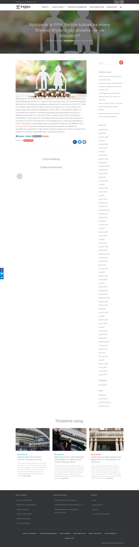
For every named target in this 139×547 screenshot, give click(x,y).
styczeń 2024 (103, 243)
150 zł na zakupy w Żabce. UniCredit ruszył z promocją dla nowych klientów (110, 107)
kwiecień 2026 (103, 144)
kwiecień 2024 (103, 232)
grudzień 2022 (103, 290)
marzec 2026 (103, 148)
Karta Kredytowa (97, 7)
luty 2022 (101, 327)
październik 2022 (104, 298)
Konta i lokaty (58, 7)
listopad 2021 (103, 338)
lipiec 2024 (102, 221)
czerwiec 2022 (103, 312)
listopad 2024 (103, 206)
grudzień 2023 (103, 246)
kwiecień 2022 (103, 320)
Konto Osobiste (23, 509)
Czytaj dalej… (26, 476)
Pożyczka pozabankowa (77, 7)
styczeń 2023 (103, 287)
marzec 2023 (103, 279)
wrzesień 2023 (103, 257)
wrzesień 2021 (103, 345)
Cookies (95, 509)
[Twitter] (2, 273)
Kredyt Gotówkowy (24, 500)
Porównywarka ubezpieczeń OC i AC (69, 505)
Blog (34, 2)
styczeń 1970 (103, 374)
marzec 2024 (103, 235)
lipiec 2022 (102, 309)
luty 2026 (101, 151)
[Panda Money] (23, 7)
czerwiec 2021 (103, 356)
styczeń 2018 (103, 371)
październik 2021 (104, 342)
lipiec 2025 (102, 177)
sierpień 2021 (103, 349)
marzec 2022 (103, 323)
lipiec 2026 (102, 133)
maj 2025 (102, 184)
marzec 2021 (103, 367)
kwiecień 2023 (103, 276)
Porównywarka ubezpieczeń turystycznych (66, 511)
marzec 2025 (103, 192)
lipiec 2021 (102, 353)
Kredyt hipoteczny (24, 514)
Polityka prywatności (101, 514)
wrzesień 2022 (103, 301)
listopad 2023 (103, 250)
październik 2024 (104, 210)
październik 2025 (104, 166)
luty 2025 (101, 195)
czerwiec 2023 (103, 268)
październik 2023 (104, 254)
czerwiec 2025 (103, 181)
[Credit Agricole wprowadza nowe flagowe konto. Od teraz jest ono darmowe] (106, 439)
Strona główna (20, 2)
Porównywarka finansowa (65, 500)
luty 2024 (102, 239)
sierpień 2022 (103, 305)
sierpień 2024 (103, 217)
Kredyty (45, 7)
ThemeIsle (120, 543)
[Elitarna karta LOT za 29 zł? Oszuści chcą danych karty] (33, 439)
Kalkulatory (112, 7)
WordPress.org (104, 406)
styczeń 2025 (103, 199)
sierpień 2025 (103, 173)
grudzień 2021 (103, 334)
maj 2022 (102, 316)
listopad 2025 (103, 162)
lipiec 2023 (102, 265)
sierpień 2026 (103, 129)
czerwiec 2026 (103, 137)
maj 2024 (102, 228)
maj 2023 (102, 272)
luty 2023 (101, 283)
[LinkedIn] (2, 277)
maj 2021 (101, 360)
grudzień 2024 (103, 203)
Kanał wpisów (103, 399)
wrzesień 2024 (103, 214)
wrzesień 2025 (103, 170)
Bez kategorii (28, 140)
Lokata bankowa (23, 523)
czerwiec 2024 (103, 225)
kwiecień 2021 (103, 364)
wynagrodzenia (22, 126)
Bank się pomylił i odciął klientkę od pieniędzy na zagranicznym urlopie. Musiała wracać (110, 86)
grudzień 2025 (103, 159)
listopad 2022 (103, 294)
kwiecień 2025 (103, 188)
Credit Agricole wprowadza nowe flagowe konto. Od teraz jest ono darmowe (110, 96)
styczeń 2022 (103, 331)
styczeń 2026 (103, 155)
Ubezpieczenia (29, 2)
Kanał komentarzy (105, 402)
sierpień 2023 (103, 261)
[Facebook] (2, 270)
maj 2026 (102, 140)
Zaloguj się (102, 395)
